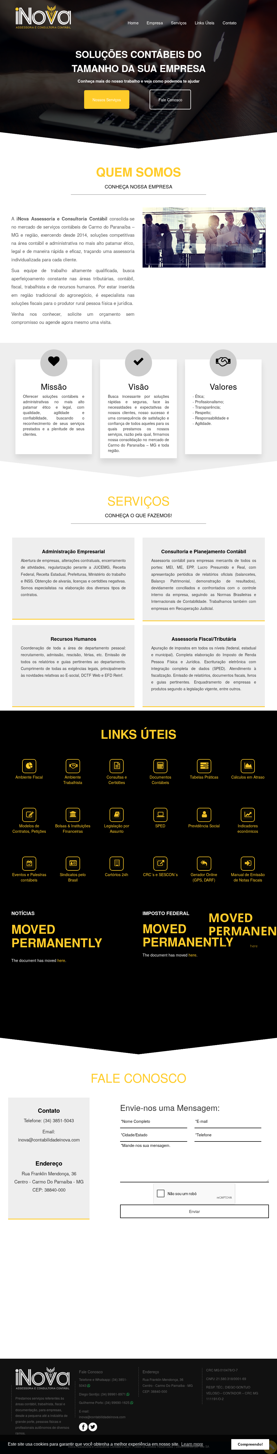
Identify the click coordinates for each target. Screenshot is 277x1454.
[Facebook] (83, 1426)
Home (133, 22)
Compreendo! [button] (250, 1444)
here (61, 960)
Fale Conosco (170, 99)
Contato (229, 22)
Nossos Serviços (107, 99)
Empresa (155, 22)
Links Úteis (205, 22)
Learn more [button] (192, 1444)
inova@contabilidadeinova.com (102, 1416)
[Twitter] (92, 1426)
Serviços (179, 22)
